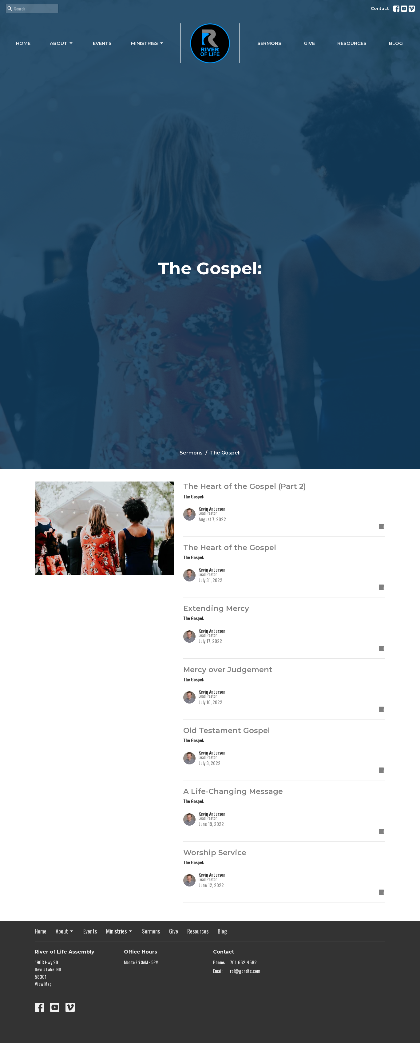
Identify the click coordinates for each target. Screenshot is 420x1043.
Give (309, 43)
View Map (43, 983)
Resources (352, 43)
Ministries (144, 43)
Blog (396, 43)
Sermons (269, 43)
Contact (380, 8)
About (58, 43)
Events (102, 43)
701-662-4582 (243, 962)
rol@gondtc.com (245, 970)
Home (23, 43)
